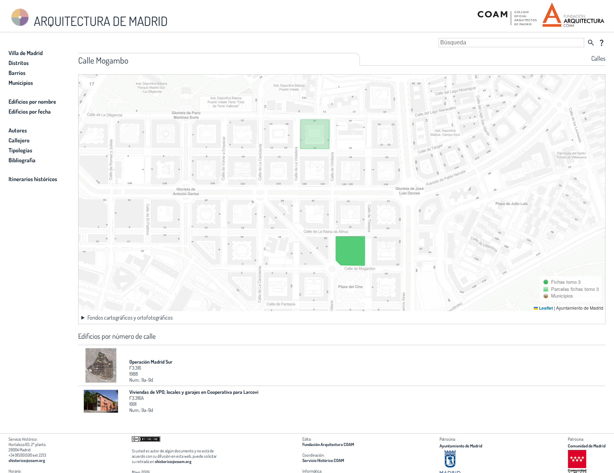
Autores (18, 130)
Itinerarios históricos (33, 179)
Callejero (19, 140)
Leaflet (545, 308)
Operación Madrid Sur (150, 362)
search (591, 42)
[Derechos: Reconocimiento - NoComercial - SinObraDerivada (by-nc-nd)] (146, 440)
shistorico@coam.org (27, 460)
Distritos (19, 62)
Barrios (17, 72)
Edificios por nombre (32, 101)
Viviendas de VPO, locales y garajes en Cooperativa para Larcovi (193, 392)
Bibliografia (22, 160)
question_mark (601, 42)
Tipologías (20, 150)
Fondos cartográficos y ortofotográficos (130, 317)
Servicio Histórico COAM (323, 460)
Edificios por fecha (30, 111)
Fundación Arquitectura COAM (328, 444)
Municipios (21, 82)
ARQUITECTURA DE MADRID (99, 21)
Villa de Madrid (26, 52)
